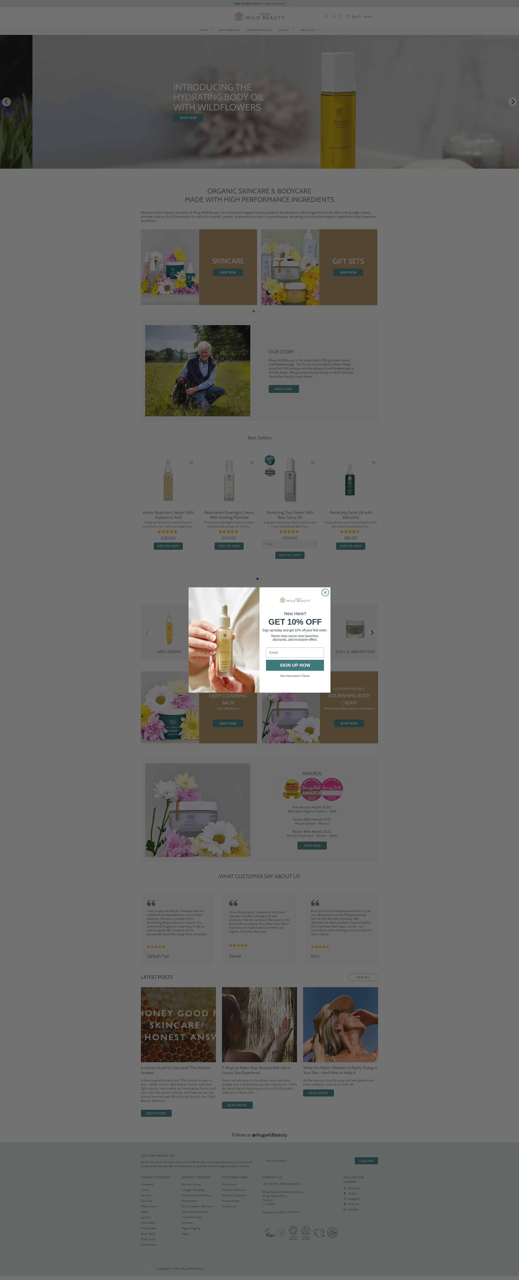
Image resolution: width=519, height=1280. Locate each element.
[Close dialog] (325, 592)
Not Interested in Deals (295, 675)
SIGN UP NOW (295, 665)
